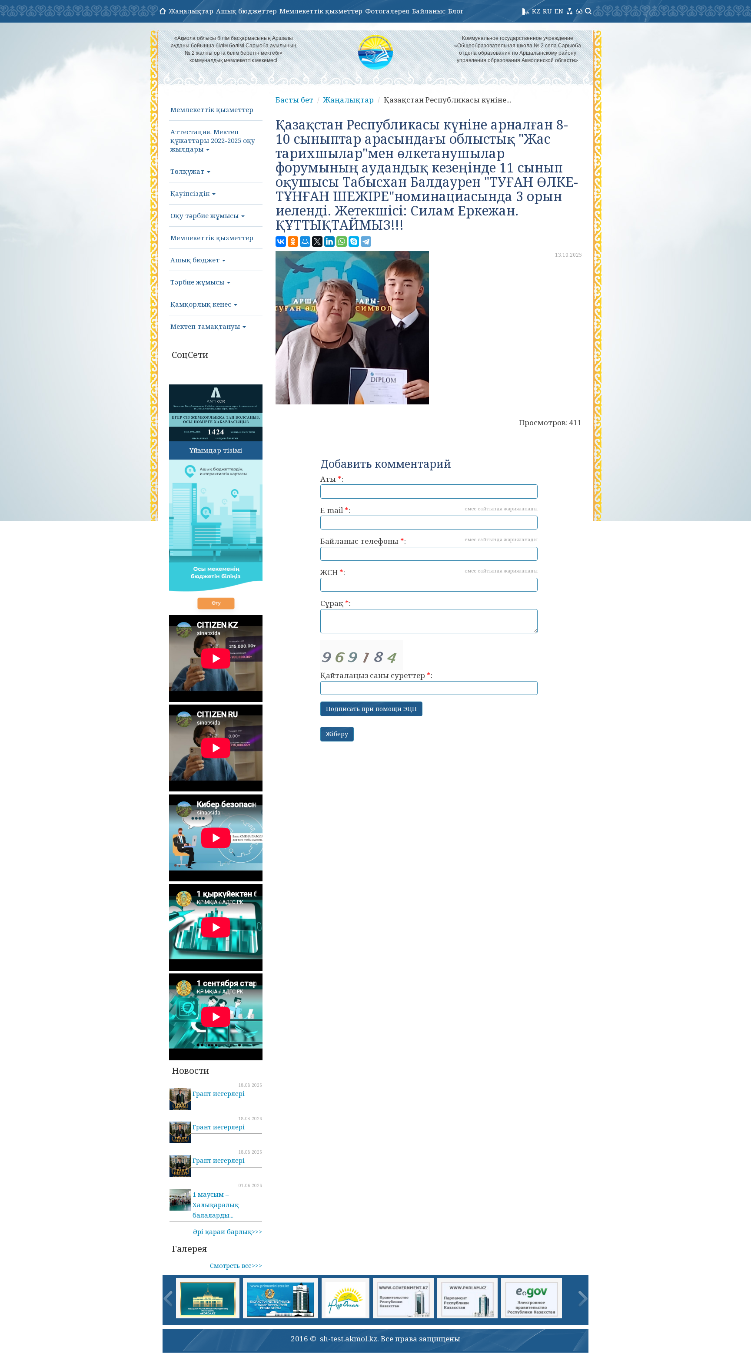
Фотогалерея (387, 11)
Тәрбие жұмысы (198, 282)
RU (547, 11)
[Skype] (354, 241)
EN (559, 11)
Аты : (331, 479)
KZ (536, 11)
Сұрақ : (335, 603)
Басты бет (294, 100)
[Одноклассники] (293, 241)
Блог (456, 11)
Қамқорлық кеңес (201, 304)
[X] (317, 241)
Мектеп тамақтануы (206, 326)
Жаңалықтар (191, 11)
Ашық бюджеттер (246, 11)
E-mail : (429, 510)
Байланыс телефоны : (429, 541)
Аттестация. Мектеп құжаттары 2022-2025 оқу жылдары (212, 140)
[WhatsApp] (341, 241)
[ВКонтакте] (281, 241)
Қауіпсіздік (190, 193)
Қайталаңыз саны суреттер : (376, 675)
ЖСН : (429, 572)
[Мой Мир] (305, 241)
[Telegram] (366, 241)
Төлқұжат (188, 171)
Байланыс (428, 11)
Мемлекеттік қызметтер (320, 11)
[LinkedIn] (329, 241)
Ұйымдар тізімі (215, 450)
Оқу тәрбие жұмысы (205, 215)
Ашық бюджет (195, 259)
